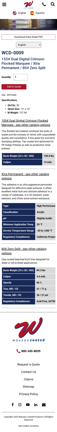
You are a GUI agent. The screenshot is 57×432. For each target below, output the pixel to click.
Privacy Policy (28, 394)
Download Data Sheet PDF (28, 37)
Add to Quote (14, 86)
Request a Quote (28, 364)
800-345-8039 (30, 351)
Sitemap (28, 386)
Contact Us (28, 372)
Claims (28, 379)
